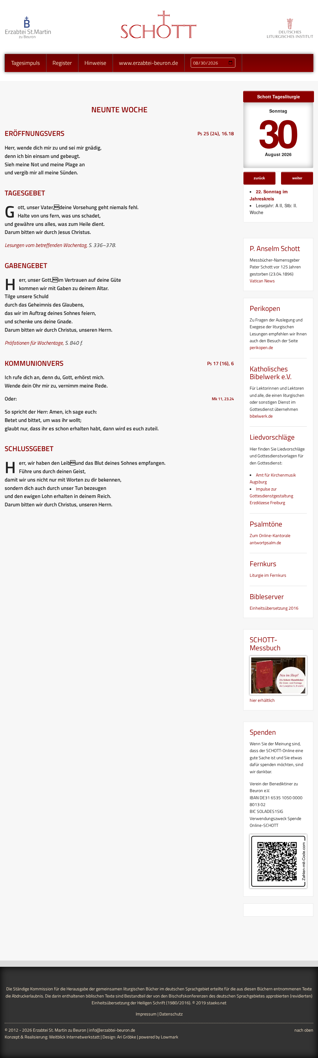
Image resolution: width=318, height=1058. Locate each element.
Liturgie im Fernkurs (268, 575)
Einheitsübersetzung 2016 (274, 608)
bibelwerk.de (261, 416)
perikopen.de (261, 347)
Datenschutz (171, 1014)
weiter (297, 177)
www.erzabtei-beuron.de (148, 63)
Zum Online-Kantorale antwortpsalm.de (270, 538)
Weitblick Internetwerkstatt (74, 1036)
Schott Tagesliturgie (278, 96)
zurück (259, 177)
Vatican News (262, 280)
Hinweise (95, 63)
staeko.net (216, 1002)
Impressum (146, 1014)
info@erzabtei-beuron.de (112, 1030)
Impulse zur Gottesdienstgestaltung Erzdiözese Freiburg (271, 496)
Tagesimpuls (25, 63)
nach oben (303, 1030)
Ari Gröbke (126, 1036)
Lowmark (169, 1036)
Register (62, 63)
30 (277, 132)
